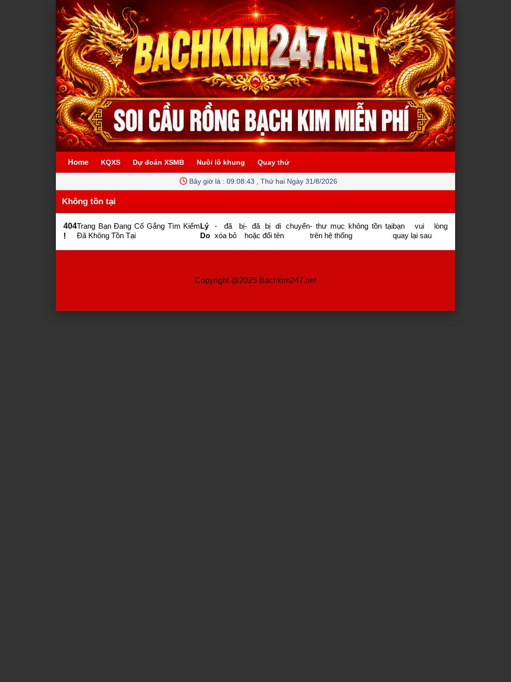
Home (78, 162)
